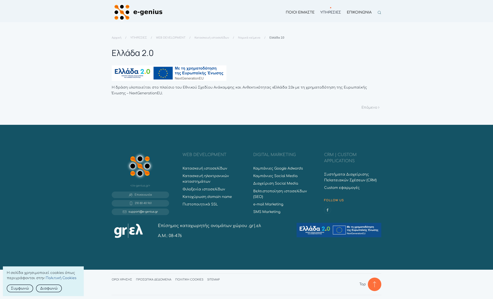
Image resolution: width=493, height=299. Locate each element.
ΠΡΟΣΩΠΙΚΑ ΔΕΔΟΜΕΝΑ (153, 279)
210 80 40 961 (143, 203)
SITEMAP (213, 279)
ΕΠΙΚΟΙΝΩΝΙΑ (359, 12)
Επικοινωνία (143, 194)
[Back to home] (138, 12)
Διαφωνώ (49, 288)
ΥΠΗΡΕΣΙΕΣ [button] (330, 12)
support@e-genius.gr (143, 211)
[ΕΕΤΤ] (128, 230)
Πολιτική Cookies (61, 278)
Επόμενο (369, 107)
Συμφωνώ (20, 288)
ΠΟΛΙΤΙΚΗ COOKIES (189, 279)
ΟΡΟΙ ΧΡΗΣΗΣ (122, 279)
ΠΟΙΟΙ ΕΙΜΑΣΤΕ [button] (300, 12)
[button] (379, 12)
